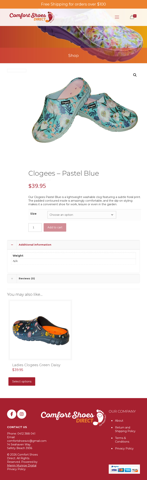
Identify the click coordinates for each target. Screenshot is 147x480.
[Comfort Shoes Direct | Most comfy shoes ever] (32, 17)
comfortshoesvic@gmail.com (27, 441)
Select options (21, 381)
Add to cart (54, 227)
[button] (134, 75)
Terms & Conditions (122, 439)
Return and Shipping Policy (125, 429)
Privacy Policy (16, 469)
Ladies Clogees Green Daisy (36, 365)
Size (33, 213)
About (119, 420)
